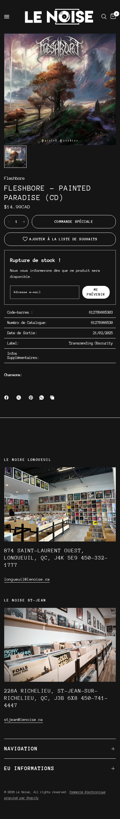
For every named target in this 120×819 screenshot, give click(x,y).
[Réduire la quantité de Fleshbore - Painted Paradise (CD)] (8, 221)
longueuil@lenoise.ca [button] (27, 579)
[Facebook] (7, 397)
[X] (19, 397)
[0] (112, 16)
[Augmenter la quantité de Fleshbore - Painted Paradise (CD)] (24, 221)
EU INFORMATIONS (29, 768)
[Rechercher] (104, 16)
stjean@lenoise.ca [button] (23, 719)
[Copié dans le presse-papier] (53, 397)
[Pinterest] (32, 397)
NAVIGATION (21, 748)
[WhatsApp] (42, 397)
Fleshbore (14, 178)
